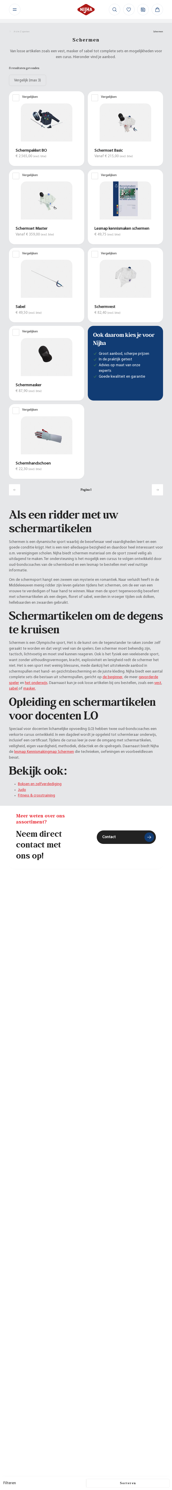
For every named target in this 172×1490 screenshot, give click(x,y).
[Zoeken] (114, 9)
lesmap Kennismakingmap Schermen (44, 752)
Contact (109, 837)
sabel (14, 689)
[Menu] (14, 9)
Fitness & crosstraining (36, 795)
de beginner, (113, 677)
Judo (22, 790)
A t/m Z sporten (22, 31)
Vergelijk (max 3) (27, 80)
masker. (29, 689)
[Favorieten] (129, 9)
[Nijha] (86, 9)
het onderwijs (36, 683)
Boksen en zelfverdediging (40, 784)
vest (157, 683)
